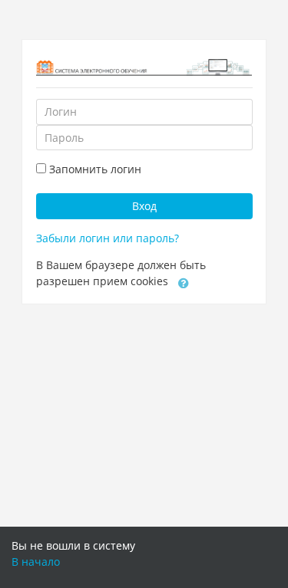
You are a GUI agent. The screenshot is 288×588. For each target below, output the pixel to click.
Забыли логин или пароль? (107, 238)
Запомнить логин (95, 169)
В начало (36, 561)
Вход (144, 206)
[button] (183, 282)
